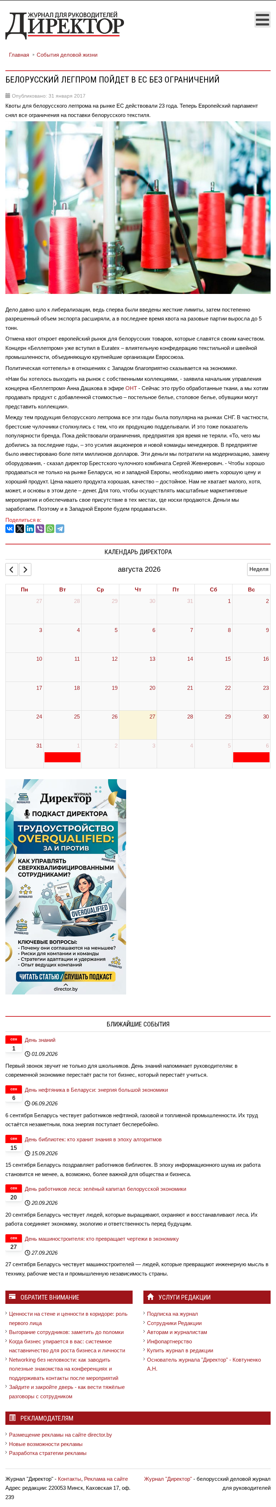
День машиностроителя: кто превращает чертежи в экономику (102, 1239)
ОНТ (131, 388)
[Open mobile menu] (262, 19)
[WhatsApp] (50, 528)
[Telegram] (60, 528)
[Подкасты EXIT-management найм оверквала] (65, 886)
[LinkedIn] (30, 528)
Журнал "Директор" (168, 1479)
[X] (19, 528)
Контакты (69, 1479)
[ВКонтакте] (9, 528)
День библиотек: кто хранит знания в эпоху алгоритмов (93, 1139)
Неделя (258, 569)
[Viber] (40, 528)
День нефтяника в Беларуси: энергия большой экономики (96, 1090)
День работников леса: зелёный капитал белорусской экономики (105, 1189)
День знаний (40, 1040)
